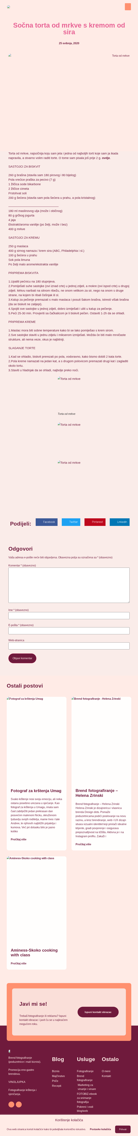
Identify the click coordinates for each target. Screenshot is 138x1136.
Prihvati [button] (123, 1129)
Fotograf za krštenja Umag (36, 790)
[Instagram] (19, 1104)
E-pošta (20, 625)
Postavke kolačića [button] (100, 1129)
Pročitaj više (18, 839)
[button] (128, 6)
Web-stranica (16, 640)
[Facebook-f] (11, 1104)
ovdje (106, 158)
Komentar (22, 565)
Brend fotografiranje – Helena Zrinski (97, 793)
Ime (18, 610)
